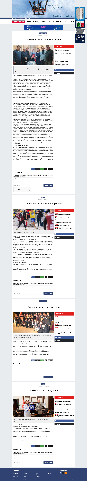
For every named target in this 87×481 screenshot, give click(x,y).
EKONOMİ (42, 21)
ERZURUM (29, 21)
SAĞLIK (37, 473)
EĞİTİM (43, 384)
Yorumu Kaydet (48, 185)
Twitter (58, 73)
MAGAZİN (49, 473)
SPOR (43, 197)
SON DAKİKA (21, 18)
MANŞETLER (28, 18)
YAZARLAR (15, 18)
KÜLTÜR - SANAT (57, 21)
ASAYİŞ (65, 21)
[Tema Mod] (74, 21)
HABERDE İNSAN (43, 33)
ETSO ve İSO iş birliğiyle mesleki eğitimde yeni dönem (62, 65)
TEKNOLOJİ (38, 476)
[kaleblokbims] (80, 24)
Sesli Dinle (51, 169)
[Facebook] (61, 472)
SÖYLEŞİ (25, 474)
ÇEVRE (49, 474)
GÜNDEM (35, 21)
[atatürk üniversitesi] (43, 27)
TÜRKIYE (25, 476)
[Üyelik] (74, 18)
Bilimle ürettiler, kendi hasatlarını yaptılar (63, 54)
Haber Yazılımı (72, 479)
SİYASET (49, 21)
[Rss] (66, 472)
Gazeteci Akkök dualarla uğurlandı (63, 58)
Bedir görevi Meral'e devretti (61, 61)
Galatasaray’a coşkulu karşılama (62, 50)
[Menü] (72, 21)
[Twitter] (63, 472)
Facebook (58, 70)
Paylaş (33, 169)
